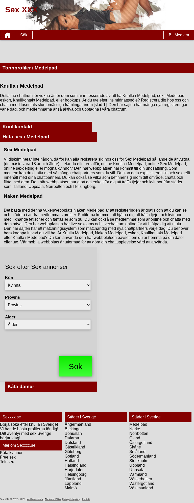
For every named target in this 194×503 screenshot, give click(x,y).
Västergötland (141, 483)
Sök (23, 35)
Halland (19, 186)
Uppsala (36, 186)
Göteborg (73, 451)
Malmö (71, 488)
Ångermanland (78, 424)
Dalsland (73, 442)
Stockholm (138, 461)
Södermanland (142, 456)
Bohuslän (73, 433)
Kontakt (86, 499)
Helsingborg (84, 186)
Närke (134, 429)
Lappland (73, 483)
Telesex (7, 462)
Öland (134, 438)
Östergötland (140, 442)
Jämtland (73, 479)
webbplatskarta (35, 499)
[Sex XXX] (7, 35)
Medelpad (138, 424)
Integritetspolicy (71, 499)
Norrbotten (55, 186)
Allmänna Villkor (53, 499)
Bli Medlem (179, 35)
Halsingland (75, 465)
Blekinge (73, 429)
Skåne (135, 447)
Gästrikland (75, 447)
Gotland (72, 456)
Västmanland (141, 488)
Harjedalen (75, 470)
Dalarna (72, 438)
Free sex (8, 457)
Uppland (137, 465)
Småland (137, 451)
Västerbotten (140, 479)
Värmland (138, 474)
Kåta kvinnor (11, 452)
